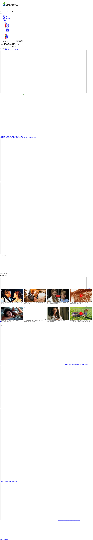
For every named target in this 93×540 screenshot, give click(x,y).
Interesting (4, 19)
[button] (3, 39)
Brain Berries (2, 9)
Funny (4, 17)
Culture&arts (5, 16)
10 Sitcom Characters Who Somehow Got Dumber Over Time (69, 520)
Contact (4, 327)
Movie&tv (4, 20)
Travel (4, 21)
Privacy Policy (5, 326)
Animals (4, 15)
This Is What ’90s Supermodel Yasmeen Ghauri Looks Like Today (11, 136)
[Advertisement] (32, 264)
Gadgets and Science (6, 18)
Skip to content (3, 0)
